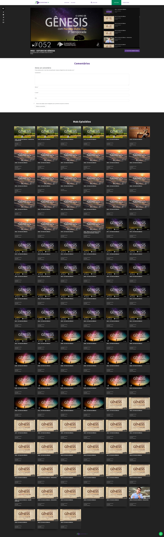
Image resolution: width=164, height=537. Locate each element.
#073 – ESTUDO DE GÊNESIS (67, 254)
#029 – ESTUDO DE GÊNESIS (113, 410)
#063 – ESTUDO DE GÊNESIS (21, 298)
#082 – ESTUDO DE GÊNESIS (136, 209)
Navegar (66, 2)
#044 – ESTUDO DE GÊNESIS (44, 365)
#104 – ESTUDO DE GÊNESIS (44, 139)
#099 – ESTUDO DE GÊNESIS (21, 162)
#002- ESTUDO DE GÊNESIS (44, 522)
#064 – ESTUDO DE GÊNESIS (136, 276)
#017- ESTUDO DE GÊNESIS (113, 455)
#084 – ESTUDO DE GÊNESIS (90, 209)
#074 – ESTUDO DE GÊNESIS (44, 254)
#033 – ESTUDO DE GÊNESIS (21, 410)
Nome (36, 87)
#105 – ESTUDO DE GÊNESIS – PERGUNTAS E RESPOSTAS (24, 140)
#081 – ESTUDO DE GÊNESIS (21, 231)
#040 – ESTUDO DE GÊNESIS (136, 365)
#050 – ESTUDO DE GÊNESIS (44, 343)
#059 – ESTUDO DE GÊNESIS (113, 298)
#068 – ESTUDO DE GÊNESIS (44, 276)
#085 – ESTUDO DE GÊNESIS (67, 209)
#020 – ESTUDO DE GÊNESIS (44, 455)
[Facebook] (3, 12)
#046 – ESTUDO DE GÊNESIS (136, 343)
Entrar (116, 2)
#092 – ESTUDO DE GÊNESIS (44, 186)
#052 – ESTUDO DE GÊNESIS (136, 321)
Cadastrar (126, 2)
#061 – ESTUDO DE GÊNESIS (67, 298)
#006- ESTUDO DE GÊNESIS (90, 500)
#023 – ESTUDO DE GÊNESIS (113, 433)
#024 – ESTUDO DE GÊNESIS (90, 433)
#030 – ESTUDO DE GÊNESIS (90, 410)
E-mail (37, 92)
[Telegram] (3, 17)
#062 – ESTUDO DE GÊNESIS (44, 298)
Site (36, 98)
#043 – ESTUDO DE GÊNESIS (67, 365)
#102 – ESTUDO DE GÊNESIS (90, 139)
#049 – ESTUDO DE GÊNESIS (67, 343)
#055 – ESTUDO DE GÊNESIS (67, 321)
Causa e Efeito (17, 169)
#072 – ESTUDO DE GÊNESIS (90, 254)
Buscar (94, 2)
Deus (16, 145)
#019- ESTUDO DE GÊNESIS (67, 455)
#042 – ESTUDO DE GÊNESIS (90, 365)
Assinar (73, 2)
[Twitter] (3, 14)
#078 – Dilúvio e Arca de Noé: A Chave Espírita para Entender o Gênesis (92, 232)
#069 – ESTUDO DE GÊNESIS (21, 276)
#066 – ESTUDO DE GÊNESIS (90, 276)
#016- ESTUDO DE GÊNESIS (136, 455)
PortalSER (41, 52)
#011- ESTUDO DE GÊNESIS (113, 477)
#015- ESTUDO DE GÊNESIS (21, 477)
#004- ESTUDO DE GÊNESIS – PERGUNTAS (139, 500)
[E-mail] (3, 22)
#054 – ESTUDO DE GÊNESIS (90, 321)
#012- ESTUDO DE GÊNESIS (90, 477)
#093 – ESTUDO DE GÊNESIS (21, 186)
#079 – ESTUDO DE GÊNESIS (67, 231)
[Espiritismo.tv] (42, 2)
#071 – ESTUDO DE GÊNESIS (113, 254)
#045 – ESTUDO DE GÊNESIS (21, 365)
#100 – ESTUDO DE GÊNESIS (136, 139)
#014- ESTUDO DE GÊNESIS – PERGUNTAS (47, 477)
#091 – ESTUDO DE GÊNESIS (67, 186)
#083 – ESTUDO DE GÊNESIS (113, 209)
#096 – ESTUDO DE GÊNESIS (90, 162)
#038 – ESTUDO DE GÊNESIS (44, 388)
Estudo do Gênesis (49, 52)
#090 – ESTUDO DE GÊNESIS (90, 186)
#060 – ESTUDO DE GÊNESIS (90, 298)
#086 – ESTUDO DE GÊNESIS (44, 209)
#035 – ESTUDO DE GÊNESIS (113, 388)
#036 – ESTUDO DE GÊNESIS (90, 388)
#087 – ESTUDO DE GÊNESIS (21, 209)
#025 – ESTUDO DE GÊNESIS (67, 433)
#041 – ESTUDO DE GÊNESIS (113, 365)
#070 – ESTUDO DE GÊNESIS (136, 254)
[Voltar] (3, 8)
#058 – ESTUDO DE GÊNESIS (136, 298)
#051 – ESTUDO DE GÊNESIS (21, 343)
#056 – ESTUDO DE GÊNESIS (44, 321)
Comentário (38, 72)
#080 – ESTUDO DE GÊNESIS (44, 231)
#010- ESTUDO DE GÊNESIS (136, 477)
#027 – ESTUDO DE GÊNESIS (21, 433)
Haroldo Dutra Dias (34, 52)
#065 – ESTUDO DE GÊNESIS (113, 276)
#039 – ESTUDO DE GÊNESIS (21, 388)
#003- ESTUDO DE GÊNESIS (21, 522)
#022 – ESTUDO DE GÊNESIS (136, 433)
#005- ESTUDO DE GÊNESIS (113, 500)
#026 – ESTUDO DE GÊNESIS (44, 433)
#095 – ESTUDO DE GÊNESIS (113, 162)
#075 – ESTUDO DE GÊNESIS (21, 254)
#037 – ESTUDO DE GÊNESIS (67, 388)
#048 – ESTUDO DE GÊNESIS (90, 343)
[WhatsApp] (3, 20)
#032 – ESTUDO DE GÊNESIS (44, 410)
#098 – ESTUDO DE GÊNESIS (44, 162)
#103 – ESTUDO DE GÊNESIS (67, 139)
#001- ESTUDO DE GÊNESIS (67, 522)
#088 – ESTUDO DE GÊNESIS (136, 186)
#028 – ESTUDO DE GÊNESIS (136, 410)
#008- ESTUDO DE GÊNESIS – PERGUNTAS (47, 500)
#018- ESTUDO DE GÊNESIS (90, 455)
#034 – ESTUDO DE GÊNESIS (136, 388)
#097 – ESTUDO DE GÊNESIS (67, 162)
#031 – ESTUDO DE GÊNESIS (67, 410)
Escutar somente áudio (133, 50)
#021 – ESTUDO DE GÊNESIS (21, 455)
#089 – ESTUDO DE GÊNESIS (113, 186)
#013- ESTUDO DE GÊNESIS (67, 477)
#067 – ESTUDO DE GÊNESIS (67, 276)
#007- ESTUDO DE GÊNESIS (67, 500)
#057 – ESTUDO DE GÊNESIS (21, 321)
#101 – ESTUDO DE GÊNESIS (113, 139)
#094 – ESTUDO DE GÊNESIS (136, 162)
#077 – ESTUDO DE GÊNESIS (113, 231)
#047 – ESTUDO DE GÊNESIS (113, 343)
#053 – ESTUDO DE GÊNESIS (113, 321)
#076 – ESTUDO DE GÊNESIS (136, 231)
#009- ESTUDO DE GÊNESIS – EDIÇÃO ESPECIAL (23, 500)
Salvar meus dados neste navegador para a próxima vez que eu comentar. (52, 103)
